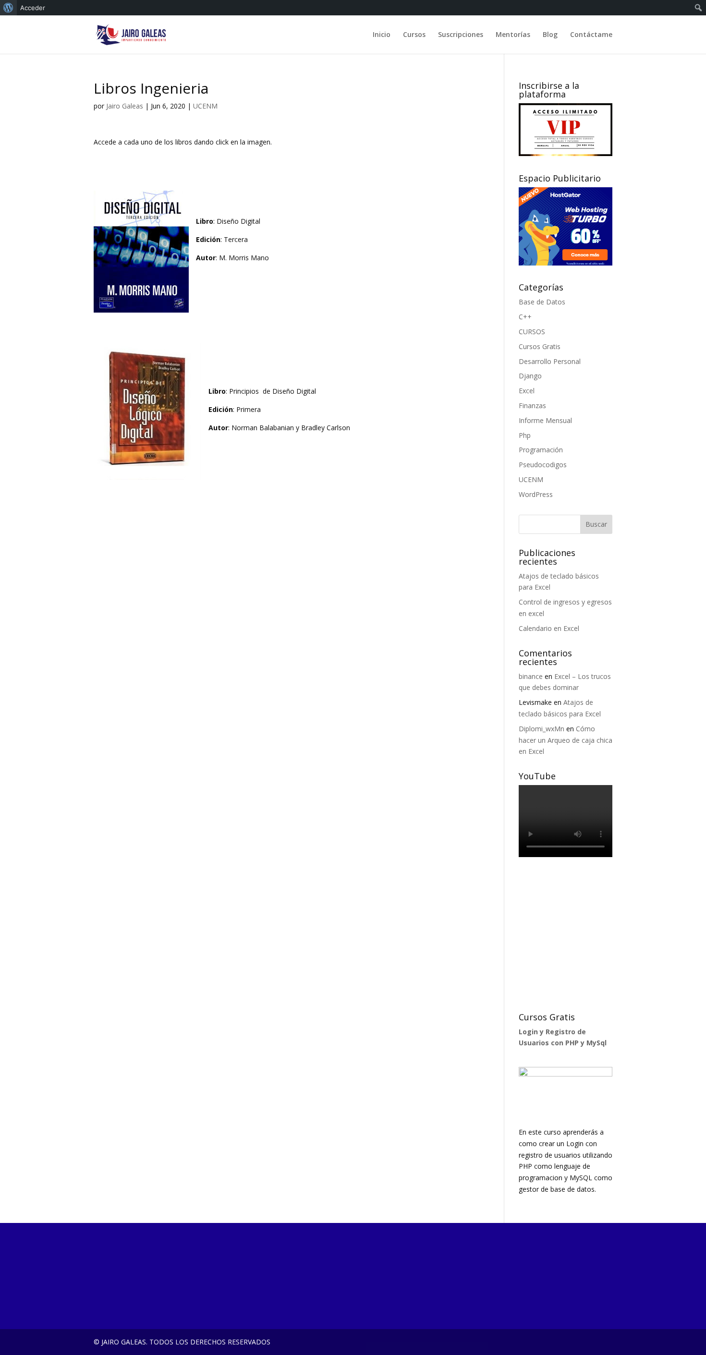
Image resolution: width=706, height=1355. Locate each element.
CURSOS (532, 331)
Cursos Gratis (539, 346)
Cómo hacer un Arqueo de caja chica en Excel (565, 740)
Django (530, 375)
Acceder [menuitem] (32, 8)
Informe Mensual (545, 420)
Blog (550, 35)
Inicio (381, 35)
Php (525, 435)
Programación (541, 449)
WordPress (536, 494)
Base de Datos (542, 301)
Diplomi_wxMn (541, 728)
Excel (527, 390)
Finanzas (532, 405)
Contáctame (591, 35)
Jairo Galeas (124, 105)
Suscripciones (460, 35)
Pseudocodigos (543, 464)
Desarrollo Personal (550, 361)
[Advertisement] (591, 935)
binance (531, 676)
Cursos (414, 35)
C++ (525, 316)
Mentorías (513, 35)
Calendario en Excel (549, 628)
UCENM (205, 105)
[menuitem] (8, 7)
